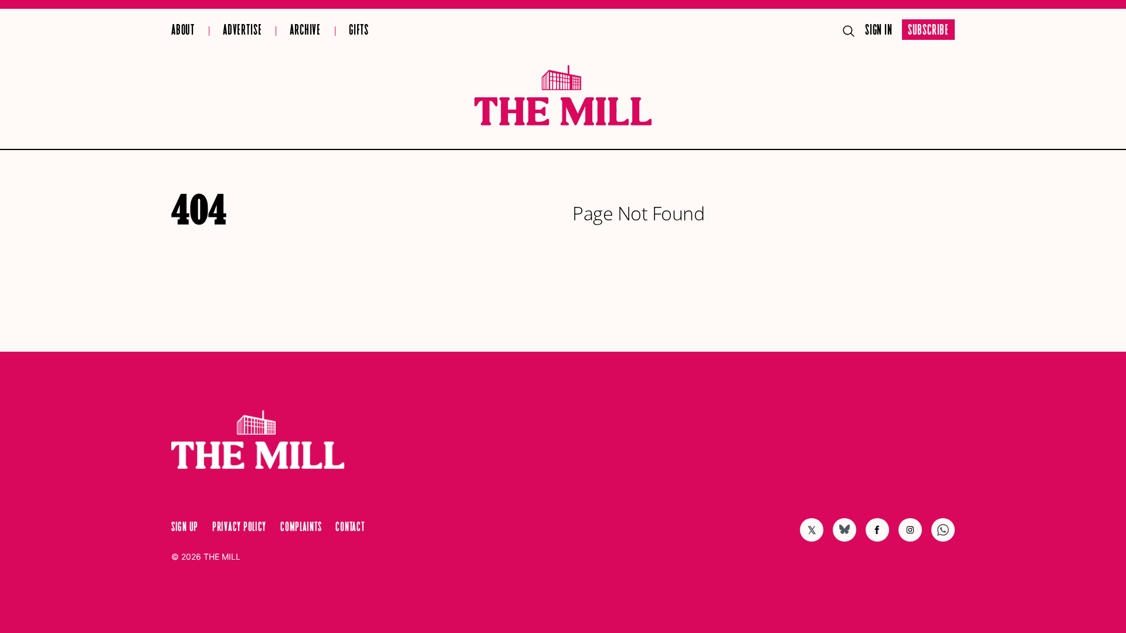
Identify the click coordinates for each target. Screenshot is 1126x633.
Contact (349, 527)
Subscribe (928, 31)
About (183, 31)
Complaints (300, 527)
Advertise (242, 31)
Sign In (879, 31)
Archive (305, 31)
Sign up (184, 527)
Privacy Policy (239, 527)
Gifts (359, 31)
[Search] (849, 31)
